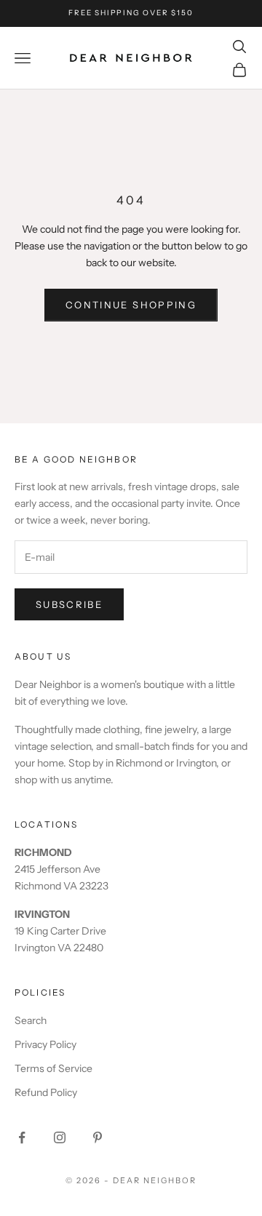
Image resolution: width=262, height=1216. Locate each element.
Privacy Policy (45, 1044)
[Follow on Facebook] (22, 1137)
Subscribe (69, 604)
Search (31, 1020)
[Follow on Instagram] (59, 1137)
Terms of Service (53, 1068)
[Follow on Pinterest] (97, 1137)
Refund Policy (46, 1092)
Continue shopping (131, 305)
